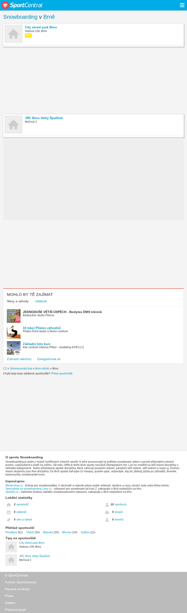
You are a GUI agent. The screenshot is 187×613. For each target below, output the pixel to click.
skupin (119, 512)
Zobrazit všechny (19, 359)
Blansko (48, 532)
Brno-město (42, 368)
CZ (5, 368)
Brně (49, 17)
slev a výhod (24, 519)
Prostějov (11, 532)
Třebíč (30, 532)
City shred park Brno (31, 542)
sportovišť (22, 504)
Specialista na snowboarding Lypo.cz (28, 488)
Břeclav (67, 532)
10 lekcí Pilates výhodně (42, 328)
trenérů (119, 519)
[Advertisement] (93, 81)
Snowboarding (20, 17)
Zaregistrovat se (48, 359)
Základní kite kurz (36, 344)
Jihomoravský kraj (21, 368)
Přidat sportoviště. (62, 373)
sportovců (121, 504)
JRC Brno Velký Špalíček (34, 556)
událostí (21, 512)
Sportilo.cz (11, 492)
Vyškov (85, 532)
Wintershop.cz (14, 485)
